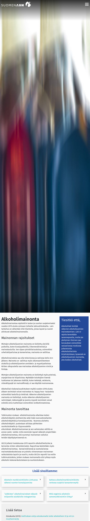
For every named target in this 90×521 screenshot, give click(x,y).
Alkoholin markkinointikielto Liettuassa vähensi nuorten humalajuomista (21, 481)
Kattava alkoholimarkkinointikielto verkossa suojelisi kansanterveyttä (64, 481)
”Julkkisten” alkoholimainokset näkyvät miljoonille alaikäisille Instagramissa (20, 495)
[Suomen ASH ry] (19, 4)
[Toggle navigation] (86, 4)
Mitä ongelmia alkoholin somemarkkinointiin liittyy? (61, 495)
